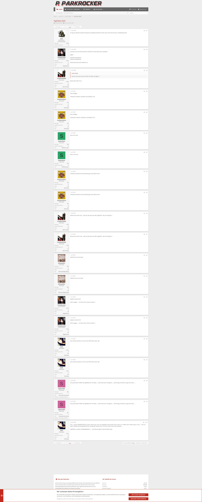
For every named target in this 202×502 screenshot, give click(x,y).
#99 (147, 401)
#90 (147, 213)
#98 (147, 380)
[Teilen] (144, 30)
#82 (147, 49)
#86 (147, 133)
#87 (147, 152)
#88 (147, 171)
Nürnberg (66, 107)
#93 (147, 276)
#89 (147, 192)
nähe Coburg (65, 86)
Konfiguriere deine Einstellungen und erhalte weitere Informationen (75, 499)
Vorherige (58, 27)
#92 (147, 255)
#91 (147, 234)
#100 (146, 422)
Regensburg (66, 66)
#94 (147, 297)
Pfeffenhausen (65, 147)
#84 (147, 91)
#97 (147, 359)
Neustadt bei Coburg (64, 395)
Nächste (78, 27)
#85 (147, 112)
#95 (147, 318)
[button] (81, 9)
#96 (147, 339)
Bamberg (66, 355)
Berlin (145, 488)
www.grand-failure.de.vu (65, 397)
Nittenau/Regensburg (63, 271)
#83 (147, 70)
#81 (147, 30)
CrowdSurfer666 (58, 23)
